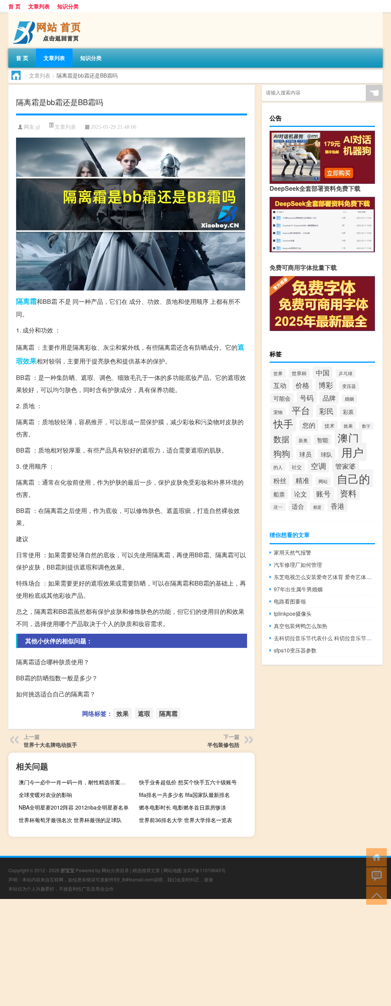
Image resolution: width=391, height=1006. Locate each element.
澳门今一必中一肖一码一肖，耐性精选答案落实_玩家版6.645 (75, 782)
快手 (283, 423)
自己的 (353, 478)
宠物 (278, 412)
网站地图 (172, 870)
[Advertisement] (195, 952)
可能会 (282, 398)
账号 (323, 493)
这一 (278, 507)
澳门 (348, 437)
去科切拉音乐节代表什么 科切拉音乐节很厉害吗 (324, 638)
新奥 (303, 440)
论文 (300, 493)
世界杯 (299, 373)
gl (38, 127)
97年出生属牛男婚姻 (298, 589)
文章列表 (39, 6)
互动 (279, 385)
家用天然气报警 (292, 552)
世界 (278, 373)
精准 (302, 480)
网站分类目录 (115, 870)
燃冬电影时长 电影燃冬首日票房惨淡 (182, 807)
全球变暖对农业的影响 (45, 794)
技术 (329, 425)
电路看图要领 (290, 601)
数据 (281, 439)
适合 (298, 506)
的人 (278, 467)
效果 (30, 361)
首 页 (14, 6)
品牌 (329, 397)
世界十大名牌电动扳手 (50, 744)
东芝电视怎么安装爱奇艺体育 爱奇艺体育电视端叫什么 (324, 577)
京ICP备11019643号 (204, 870)
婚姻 (349, 399)
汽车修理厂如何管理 (298, 564)
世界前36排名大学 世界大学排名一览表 (185, 820)
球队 (326, 454)
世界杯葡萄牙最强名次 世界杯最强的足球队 (70, 820)
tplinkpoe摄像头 (293, 613)
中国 (323, 372)
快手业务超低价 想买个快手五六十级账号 (188, 782)
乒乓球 (345, 373)
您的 (308, 425)
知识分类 (68, 6)
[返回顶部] (374, 895)
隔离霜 (26, 301)
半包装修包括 (223, 744)
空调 (318, 465)
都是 (317, 507)
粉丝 (279, 480)
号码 (306, 397)
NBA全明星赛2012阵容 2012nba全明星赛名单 (74, 807)
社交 (297, 467)
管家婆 (345, 466)
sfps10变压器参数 (295, 650)
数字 (366, 426)
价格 (302, 385)
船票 (279, 494)
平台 (301, 410)
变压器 (349, 386)
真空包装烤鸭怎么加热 (300, 626)
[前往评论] (374, 875)
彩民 (326, 411)
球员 (305, 454)
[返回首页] (374, 856)
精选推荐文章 (146, 870)
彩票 (348, 411)
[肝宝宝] (48, 15)
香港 (337, 506)
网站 (323, 481)
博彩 (325, 385)
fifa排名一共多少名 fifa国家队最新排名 (184, 794)
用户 (352, 452)
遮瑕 (144, 713)
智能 (322, 440)
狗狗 (281, 453)
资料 (348, 493)
